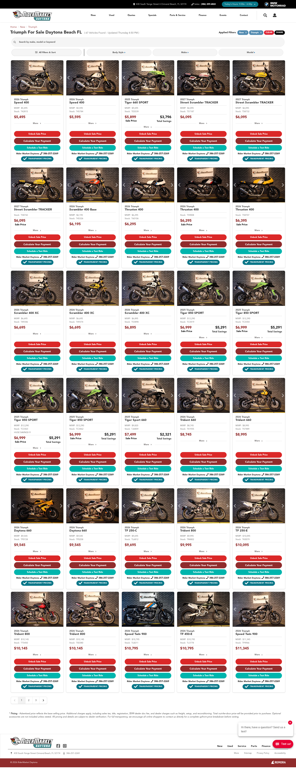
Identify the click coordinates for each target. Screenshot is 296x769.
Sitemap (248, 753)
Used (111, 15)
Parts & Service (177, 15)
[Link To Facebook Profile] (59, 745)
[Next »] (43, 700)
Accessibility (280, 753)
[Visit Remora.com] (278, 763)
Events (223, 15)
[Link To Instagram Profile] (64, 745)
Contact (244, 15)
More (35, 123)
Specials (152, 15)
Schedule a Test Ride (37, 148)
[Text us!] (283, 745)
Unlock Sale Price (37, 134)
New (93, 15)
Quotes (131, 15)
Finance (202, 15)
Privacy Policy (263, 753)
